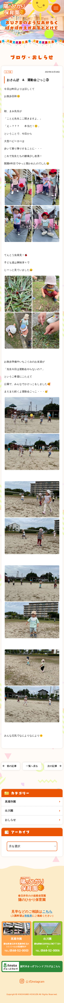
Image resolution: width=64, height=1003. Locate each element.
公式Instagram (35, 981)
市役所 (28, 915)
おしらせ (10, 819)
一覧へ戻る (32, 766)
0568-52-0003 (16, 950)
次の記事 (52, 766)
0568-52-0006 (48, 950)
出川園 (9, 810)
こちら (47, 911)
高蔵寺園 (10, 801)
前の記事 (12, 766)
